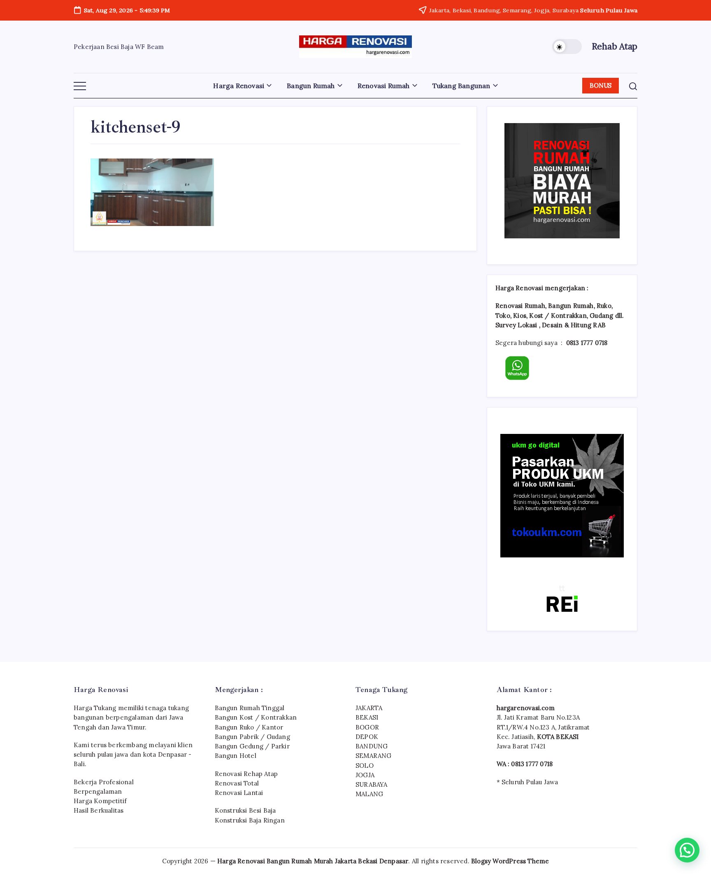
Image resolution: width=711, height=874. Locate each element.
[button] (567, 46)
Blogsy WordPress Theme (510, 861)
